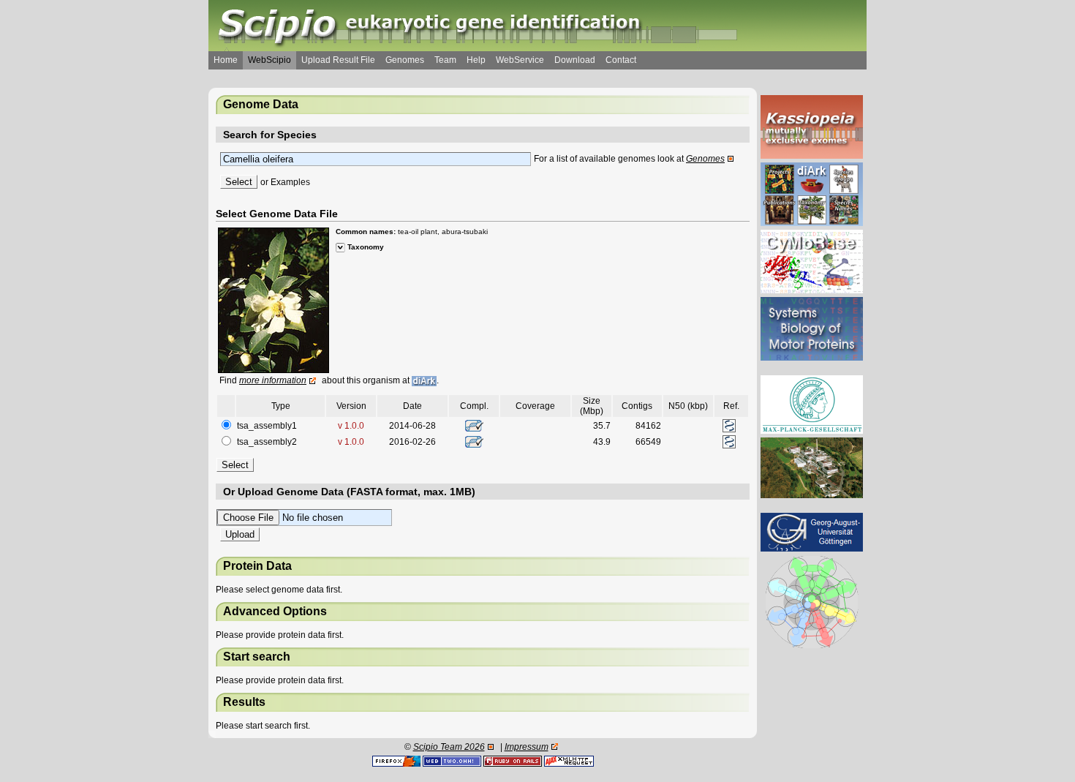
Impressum (526, 747)
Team (445, 60)
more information (272, 380)
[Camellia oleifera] (273, 300)
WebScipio (269, 60)
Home (226, 60)
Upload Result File (338, 60)
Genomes (404, 60)
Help (476, 60)
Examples (290, 182)
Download (574, 60)
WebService (520, 60)
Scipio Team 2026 (449, 747)
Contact (621, 60)
